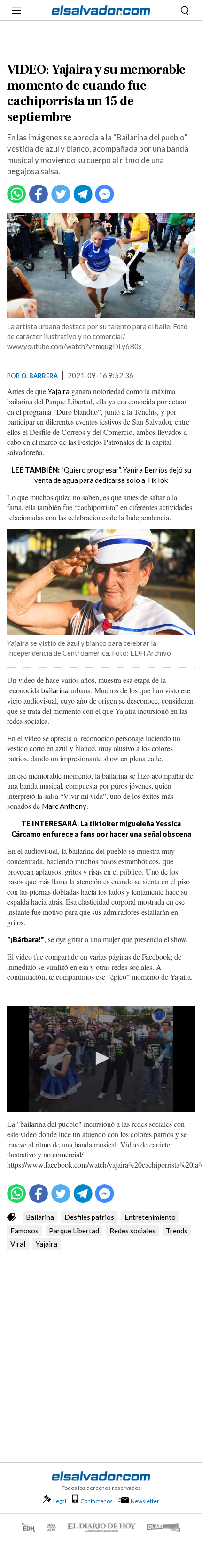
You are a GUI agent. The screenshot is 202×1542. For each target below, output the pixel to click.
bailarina (55, 690)
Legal (59, 1500)
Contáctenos (96, 1500)
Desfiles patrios (89, 1217)
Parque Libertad (74, 1230)
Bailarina (40, 1217)
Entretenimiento (150, 1217)
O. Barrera (39, 376)
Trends (176, 1230)
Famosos (24, 1230)
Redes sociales (132, 1230)
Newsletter (145, 1500)
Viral (17, 1244)
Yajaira (59, 391)
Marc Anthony (64, 806)
